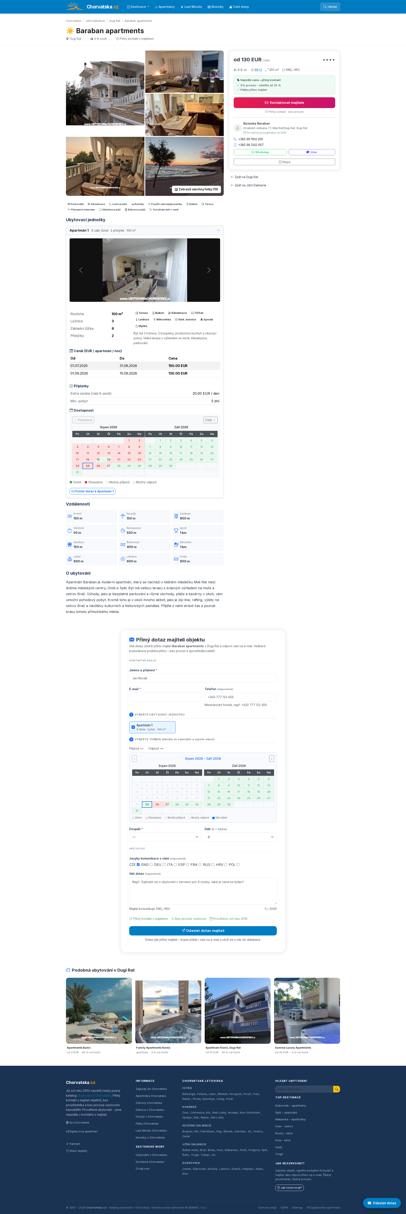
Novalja (233, 1112)
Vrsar (229, 1098)
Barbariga (188, 1094)
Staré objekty (78, 1150)
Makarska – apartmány (290, 1119)
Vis (213, 1154)
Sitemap (297, 1207)
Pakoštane (207, 1131)
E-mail (135, 689)
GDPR (284, 1207)
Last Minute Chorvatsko (151, 1130)
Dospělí (136, 829)
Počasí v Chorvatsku (149, 1116)
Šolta (185, 1154)
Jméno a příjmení (143, 670)
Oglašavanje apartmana (325, 1207)
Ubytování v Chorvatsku (94, 1095)
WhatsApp (262, 152)
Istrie (187, 1088)
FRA (195, 864)
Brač (203, 1150)
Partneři (75, 1143)
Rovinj (196, 1098)
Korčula (212, 1168)
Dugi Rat (114, 20)
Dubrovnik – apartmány (290, 1105)
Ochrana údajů (267, 1207)
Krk (208, 1112)
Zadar (186, 1136)
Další (209, 420)
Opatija (187, 1117)
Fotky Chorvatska (147, 1123)
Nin (197, 1131)
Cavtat (186, 1168)
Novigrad (235, 1094)
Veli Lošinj (217, 1117)
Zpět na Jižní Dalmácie (250, 185)
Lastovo (224, 1168)
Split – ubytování (286, 1112)
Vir (249, 1131)
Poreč (247, 1094)
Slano (259, 1168)
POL (233, 864)
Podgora (254, 1150)
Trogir (195, 1154)
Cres (185, 1112)
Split (264, 1150)
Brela (211, 1150)
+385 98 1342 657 (251, 145)
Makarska (231, 1150)
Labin (212, 1094)
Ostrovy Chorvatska (149, 1102)
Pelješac (248, 1168)
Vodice (257, 1131)
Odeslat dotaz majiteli (205, 930)
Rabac (186, 1098)
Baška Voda (190, 1150)
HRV (220, 864)
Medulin (223, 1094)
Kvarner (189, 1106)
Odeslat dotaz (384, 1203)
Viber (313, 152)
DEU (158, 864)
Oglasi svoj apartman (83, 1131)
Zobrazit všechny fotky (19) (198, 189)
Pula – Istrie (283, 1140)
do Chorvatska (79, 1122)
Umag (220, 1098)
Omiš (243, 1150)
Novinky (217, 6)
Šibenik (228, 1131)
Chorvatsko (73, 20)
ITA (170, 864)
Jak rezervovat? (291, 1187)
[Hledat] (336, 1089)
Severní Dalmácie (196, 1125)
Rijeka (204, 1117)
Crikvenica (197, 1112)
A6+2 (258, 69)
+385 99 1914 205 (250, 139)
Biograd (187, 1131)
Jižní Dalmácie (95, 20)
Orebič (236, 1168)
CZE (133, 864)
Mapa (286, 162)
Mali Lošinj (219, 1112)
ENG (145, 864)
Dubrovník (191, 1163)
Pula (256, 1094)
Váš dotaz (145, 873)
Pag (218, 1131)
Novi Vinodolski (250, 1112)
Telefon (219, 689)
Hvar (220, 1150)
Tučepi (205, 1154)
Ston (185, 1173)
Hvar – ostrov (284, 1126)
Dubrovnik (199, 1168)
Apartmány (167, 6)
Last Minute (193, 6)
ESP (182, 864)
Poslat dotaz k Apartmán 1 (94, 491)
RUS (207, 864)
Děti (216, 829)
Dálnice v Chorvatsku (150, 1109)
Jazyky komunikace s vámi (157, 858)
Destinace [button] (139, 6)
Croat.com (143, 1168)
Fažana (202, 1094)
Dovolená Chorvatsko (150, 1161)
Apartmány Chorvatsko (151, 1095)
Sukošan (240, 1131)
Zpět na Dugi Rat (246, 177)
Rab (196, 1117)
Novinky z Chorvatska (150, 1137)
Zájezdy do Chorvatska (151, 1088)
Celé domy (241, 6)
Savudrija (208, 1098)
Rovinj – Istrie (284, 1133)
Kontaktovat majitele (287, 102)
